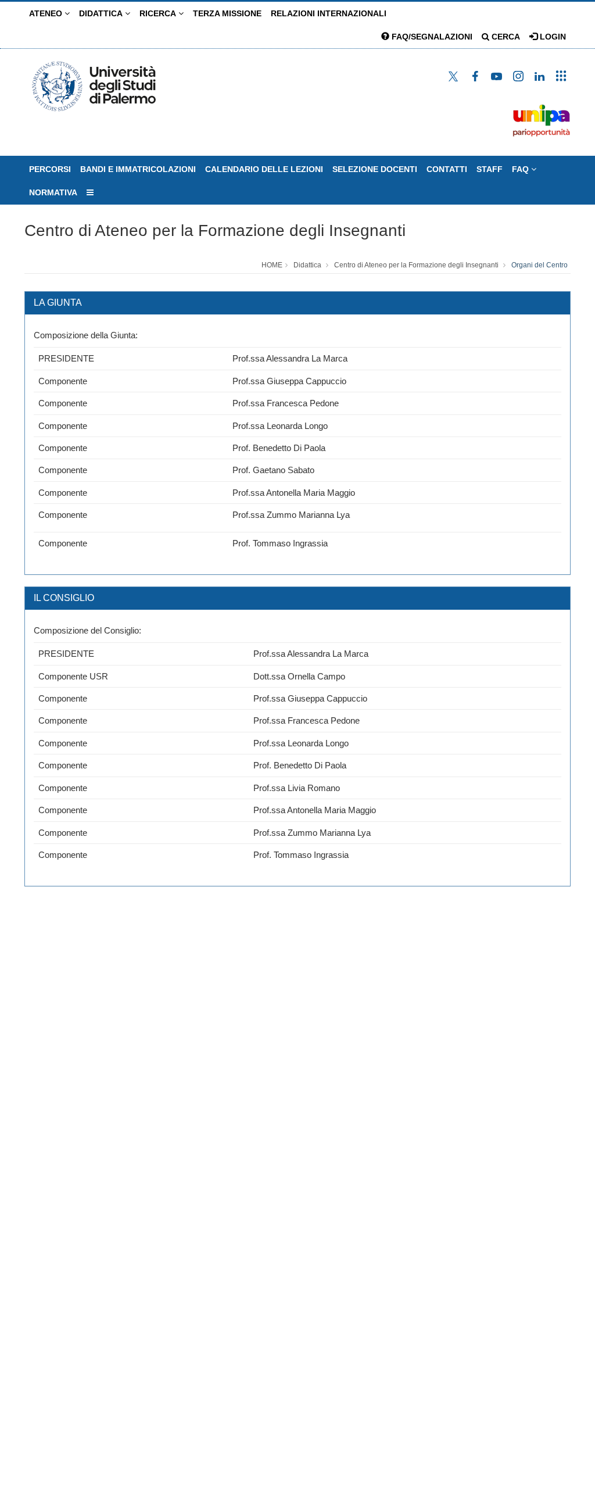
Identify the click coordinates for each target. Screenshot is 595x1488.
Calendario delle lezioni (264, 169)
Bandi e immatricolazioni (138, 169)
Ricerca (158, 13)
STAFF (489, 169)
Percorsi (50, 169)
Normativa (53, 192)
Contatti (446, 169)
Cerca (504, 36)
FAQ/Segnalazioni (430, 36)
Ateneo (46, 13)
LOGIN (551, 36)
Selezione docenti (374, 169)
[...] (90, 192)
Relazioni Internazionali (328, 13)
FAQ (521, 169)
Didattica (102, 13)
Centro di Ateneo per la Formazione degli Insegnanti (215, 230)
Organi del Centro (539, 265)
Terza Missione (227, 13)
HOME (271, 265)
